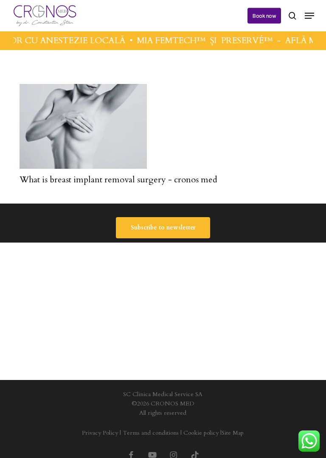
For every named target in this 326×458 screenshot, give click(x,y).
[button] (309, 15)
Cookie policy (201, 433)
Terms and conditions (151, 433)
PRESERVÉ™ (245, 40)
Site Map (233, 433)
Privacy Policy (100, 433)
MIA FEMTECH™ (169, 40)
